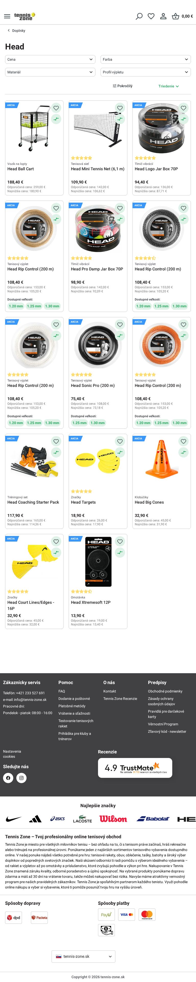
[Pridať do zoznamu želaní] (56, 108)
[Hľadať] (139, 16)
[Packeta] (39, 917)
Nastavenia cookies (8, 753)
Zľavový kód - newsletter (167, 731)
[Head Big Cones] (162, 461)
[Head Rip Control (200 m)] (34, 228)
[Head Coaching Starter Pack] (34, 461)
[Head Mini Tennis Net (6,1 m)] (98, 128)
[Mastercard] (147, 914)
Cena (11, 59)
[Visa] (126, 914)
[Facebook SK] (8, 778)
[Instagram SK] (21, 778)
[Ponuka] (7, 16)
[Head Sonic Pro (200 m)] (98, 344)
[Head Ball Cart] (34, 128)
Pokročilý (124, 86)
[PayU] (106, 914)
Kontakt (109, 691)
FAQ (61, 691)
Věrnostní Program (163, 724)
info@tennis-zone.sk (30, 700)
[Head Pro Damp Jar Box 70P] (98, 228)
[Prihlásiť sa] (163, 16)
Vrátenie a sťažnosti (74, 713)
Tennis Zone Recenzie (120, 699)
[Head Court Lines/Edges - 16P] (34, 561)
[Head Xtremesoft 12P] (98, 561)
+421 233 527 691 (30, 693)
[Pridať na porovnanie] (56, 119)
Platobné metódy (71, 706)
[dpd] (13, 917)
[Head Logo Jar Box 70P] (162, 128)
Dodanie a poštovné (74, 699)
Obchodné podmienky (165, 691)
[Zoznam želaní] (151, 16)
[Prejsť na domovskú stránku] (24, 16)
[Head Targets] (98, 461)
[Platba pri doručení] (106, 930)
